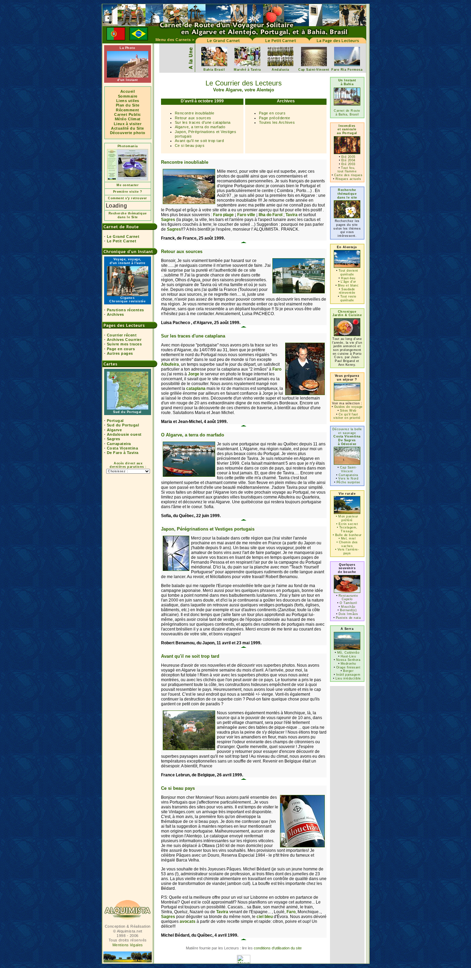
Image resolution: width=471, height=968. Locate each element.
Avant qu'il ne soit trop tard (199, 141)
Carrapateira (119, 444)
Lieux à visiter (128, 124)
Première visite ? (127, 191)
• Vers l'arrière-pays (347, 551)
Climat (134, 119)
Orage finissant (348, 667)
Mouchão (348, 606)
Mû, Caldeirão (348, 652)
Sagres (113, 439)
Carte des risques (348, 175)
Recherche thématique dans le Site (128, 215)
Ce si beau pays (190, 145)
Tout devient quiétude (348, 272)
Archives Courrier (124, 339)
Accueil (127, 91)
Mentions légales (127, 945)
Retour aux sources (193, 118)
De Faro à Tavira (123, 453)
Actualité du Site (127, 128)
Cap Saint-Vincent (348, 469)
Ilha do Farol (270, 214)
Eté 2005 (348, 157)
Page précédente (274, 118)
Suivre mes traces (124, 344)
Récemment (127, 110)
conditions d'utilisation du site (278, 948)
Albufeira (170, 364)
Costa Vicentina (122, 448)
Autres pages (120, 353)
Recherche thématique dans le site (347, 193)
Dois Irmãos (348, 614)
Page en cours (121, 349)
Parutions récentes (125, 310)
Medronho (348, 663)
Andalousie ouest (124, 434)
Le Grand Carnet (123, 236)
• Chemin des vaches (347, 544)
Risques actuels (348, 179)
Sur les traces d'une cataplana (203, 122)
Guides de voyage (348, 407)
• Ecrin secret (347, 524)
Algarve (114, 430)
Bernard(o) (348, 610)
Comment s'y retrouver (127, 198)
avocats (188, 921)
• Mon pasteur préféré (347, 518)
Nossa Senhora (348, 660)
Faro (276, 369)
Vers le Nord (348, 478)
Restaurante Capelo (348, 597)
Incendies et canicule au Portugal (347, 129)
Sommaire (128, 96)
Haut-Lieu (348, 656)
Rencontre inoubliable (194, 113)
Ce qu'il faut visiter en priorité (347, 416)
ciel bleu (265, 916)
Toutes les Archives (277, 122)
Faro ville (246, 214)
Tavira (291, 214)
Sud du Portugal (123, 425)
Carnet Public (127, 114)
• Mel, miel (347, 538)
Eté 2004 (348, 160)
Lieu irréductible (348, 678)
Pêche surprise (348, 482)
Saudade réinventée (347, 291)
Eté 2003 (348, 164)
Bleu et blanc (348, 285)
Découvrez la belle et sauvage (347, 436)
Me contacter (128, 185)
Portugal (115, 421)
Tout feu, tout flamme (347, 169)
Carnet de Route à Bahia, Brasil (347, 112)
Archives (115, 314)
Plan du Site (128, 105)
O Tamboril (348, 603)
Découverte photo (128, 133)
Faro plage (223, 214)
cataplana (196, 388)
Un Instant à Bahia (347, 82)
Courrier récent (122, 335)
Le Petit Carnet (122, 241)
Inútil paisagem (348, 674)
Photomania (128, 146)
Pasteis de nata (348, 617)
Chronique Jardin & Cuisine (347, 313)
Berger (348, 671)
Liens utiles (127, 101)
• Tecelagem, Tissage (347, 529)
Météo (121, 119)
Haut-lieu (348, 278)
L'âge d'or (348, 281)
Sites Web (348, 410)
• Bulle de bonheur (347, 535)
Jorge (193, 374)
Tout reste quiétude (348, 298)
